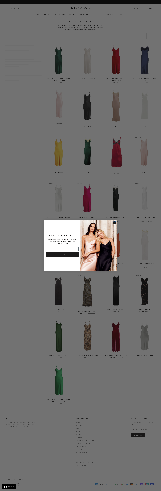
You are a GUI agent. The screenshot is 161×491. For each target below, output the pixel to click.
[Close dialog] (114, 222)
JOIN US (62, 255)
